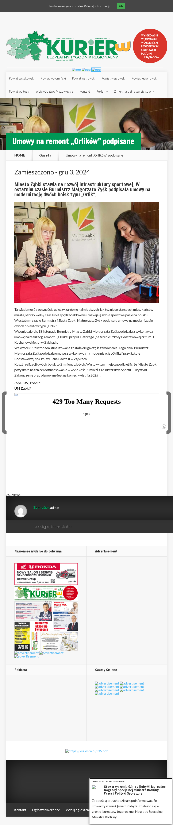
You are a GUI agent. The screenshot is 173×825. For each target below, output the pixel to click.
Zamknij (169, 781)
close (163, 426)
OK (121, 6)
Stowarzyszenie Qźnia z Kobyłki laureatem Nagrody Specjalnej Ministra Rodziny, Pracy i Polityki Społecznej (135, 790)
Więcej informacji (96, 6)
